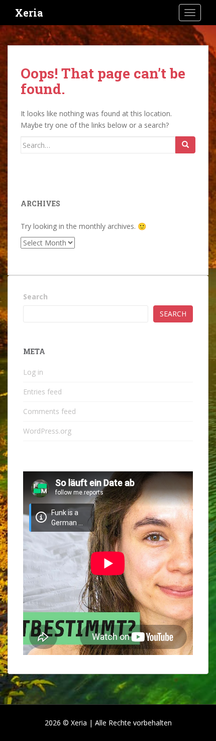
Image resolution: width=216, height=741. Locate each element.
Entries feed (42, 391)
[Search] (185, 144)
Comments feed (49, 411)
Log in (33, 372)
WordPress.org (47, 431)
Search (35, 296)
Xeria (29, 12)
